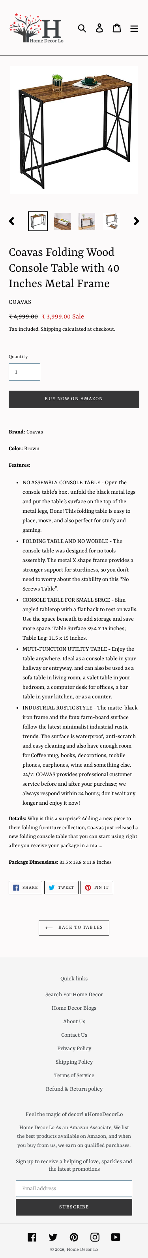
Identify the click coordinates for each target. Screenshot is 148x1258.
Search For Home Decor (74, 994)
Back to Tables (80, 927)
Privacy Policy (74, 1048)
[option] (38, 221)
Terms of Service (74, 1075)
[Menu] (134, 27)
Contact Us (74, 1035)
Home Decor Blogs (74, 1008)
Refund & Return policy (74, 1089)
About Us (74, 1021)
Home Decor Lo (82, 1249)
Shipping (51, 329)
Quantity (18, 357)
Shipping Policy (74, 1062)
